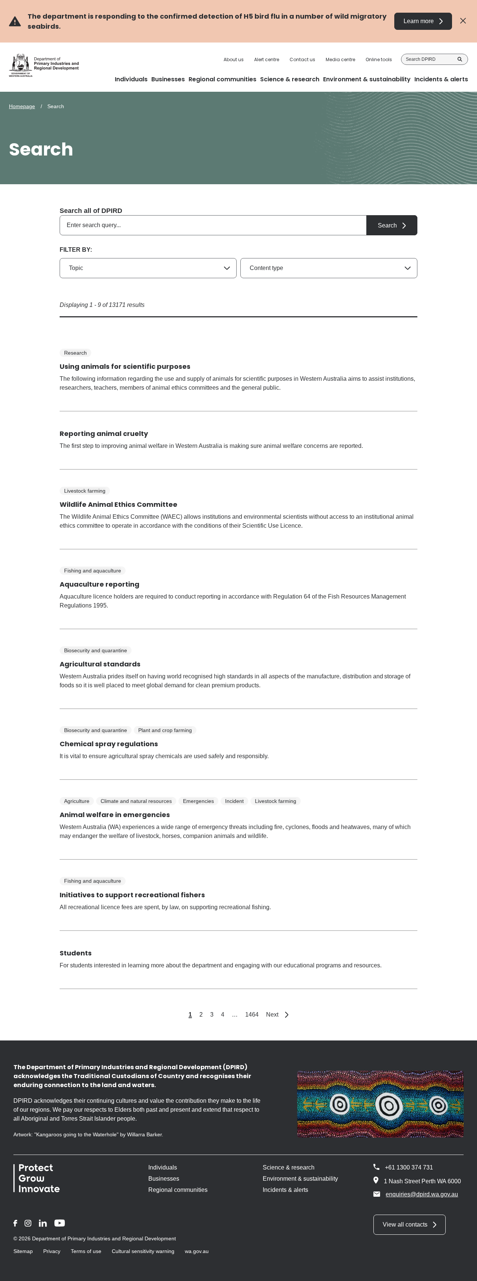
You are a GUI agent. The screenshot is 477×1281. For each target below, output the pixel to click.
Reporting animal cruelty (104, 433)
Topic (76, 268)
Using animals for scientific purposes (125, 366)
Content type (266, 268)
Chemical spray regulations (109, 743)
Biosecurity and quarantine (95, 650)
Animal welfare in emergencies (115, 814)
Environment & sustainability (300, 1178)
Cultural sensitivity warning (143, 1251)
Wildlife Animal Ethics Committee (118, 504)
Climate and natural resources (136, 801)
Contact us (302, 59)
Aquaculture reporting (99, 584)
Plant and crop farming (165, 730)
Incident (234, 801)
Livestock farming (84, 491)
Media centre (340, 59)
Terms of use (86, 1251)
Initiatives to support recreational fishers (132, 894)
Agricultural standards (100, 664)
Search (459, 59)
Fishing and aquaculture (92, 571)
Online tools (379, 59)
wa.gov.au (197, 1251)
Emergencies (198, 801)
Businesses (163, 1178)
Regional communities (178, 1190)
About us (234, 59)
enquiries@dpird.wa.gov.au (422, 1194)
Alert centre (266, 59)
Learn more (419, 21)
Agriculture (76, 801)
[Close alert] (463, 21)
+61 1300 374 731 (409, 1167)
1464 (252, 1014)
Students (76, 953)
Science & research (289, 1167)
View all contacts (405, 1224)
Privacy (51, 1251)
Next (277, 1014)
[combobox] (238, 225)
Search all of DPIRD (91, 210)
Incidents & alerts (285, 1190)
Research (75, 353)
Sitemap (23, 1251)
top (462, 1271)
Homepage (22, 106)
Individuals (162, 1167)
